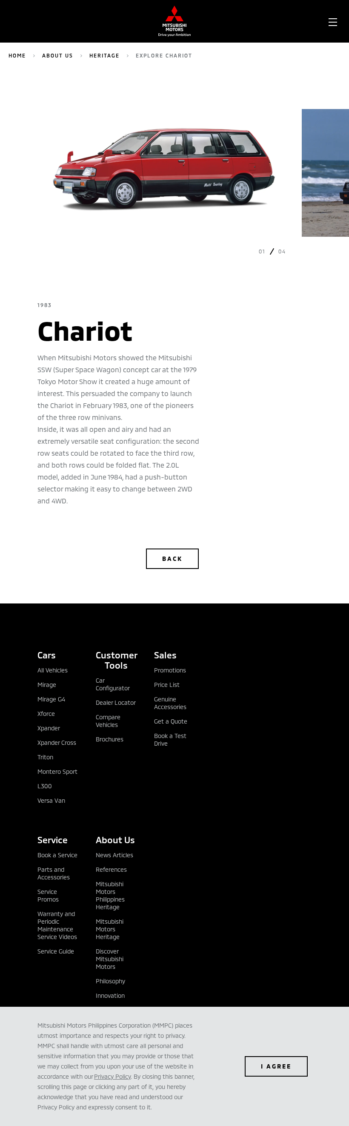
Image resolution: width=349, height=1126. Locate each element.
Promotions (170, 670)
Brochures (109, 739)
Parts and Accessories (53, 873)
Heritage (104, 55)
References (111, 869)
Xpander (48, 728)
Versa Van (51, 800)
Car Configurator (113, 684)
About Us (57, 55)
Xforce (46, 713)
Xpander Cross (56, 742)
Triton (45, 757)
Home (17, 55)
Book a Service (57, 855)
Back (172, 558)
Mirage (46, 684)
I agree (276, 1066)
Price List (167, 684)
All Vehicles (52, 670)
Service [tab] (52, 839)
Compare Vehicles (108, 720)
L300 (44, 786)
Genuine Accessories (170, 702)
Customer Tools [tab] (116, 659)
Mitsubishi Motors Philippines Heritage (110, 895)
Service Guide (55, 951)
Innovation (110, 995)
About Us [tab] (115, 839)
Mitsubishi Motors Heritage (109, 929)
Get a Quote (170, 721)
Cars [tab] (46, 654)
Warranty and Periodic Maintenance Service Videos (57, 925)
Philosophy (110, 981)
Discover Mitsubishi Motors (109, 959)
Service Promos (48, 895)
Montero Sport (57, 771)
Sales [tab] (165, 654)
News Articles (114, 855)
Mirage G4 (51, 699)
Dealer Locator (116, 702)
